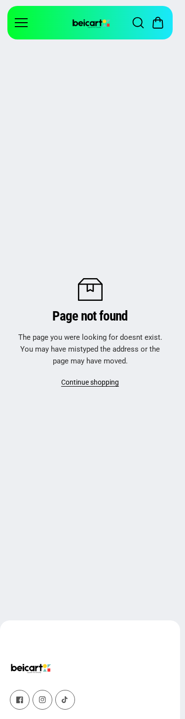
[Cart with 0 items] (158, 23)
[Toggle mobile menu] (41, 22)
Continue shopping (90, 382)
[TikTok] (65, 700)
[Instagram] (42, 700)
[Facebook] (20, 700)
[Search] (138, 23)
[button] (158, 23)
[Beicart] (91, 23)
